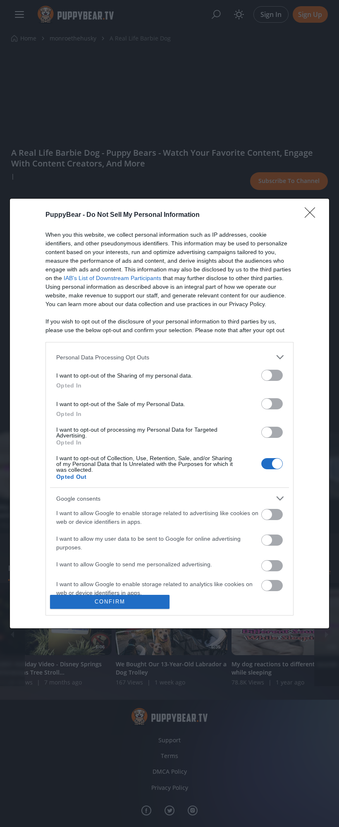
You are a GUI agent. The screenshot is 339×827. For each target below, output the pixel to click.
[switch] (272, 375)
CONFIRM (110, 602)
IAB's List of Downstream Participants (112, 278)
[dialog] (169, 413)
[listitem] (169, 357)
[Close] (312, 215)
